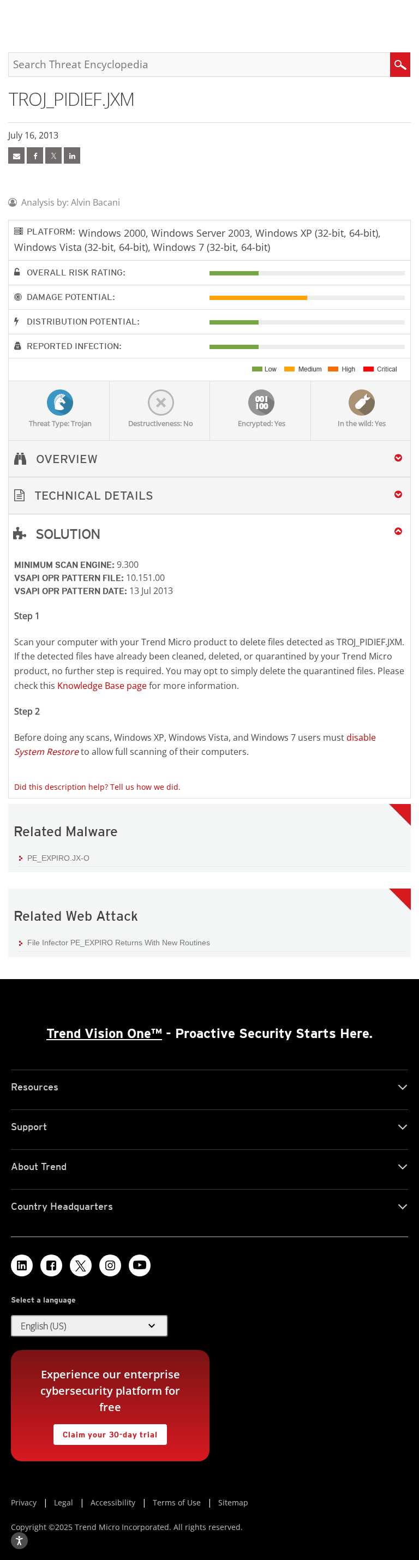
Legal (63, 1502)
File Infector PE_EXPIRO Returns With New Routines (118, 942)
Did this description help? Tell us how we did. (97, 787)
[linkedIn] (72, 155)
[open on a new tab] (81, 1265)
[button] (209, 495)
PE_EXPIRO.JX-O (58, 858)
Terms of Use (177, 1502)
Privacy (24, 1502)
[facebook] (35, 155)
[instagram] (110, 1265)
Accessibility (113, 1502)
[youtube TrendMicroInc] (140, 1265)
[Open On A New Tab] (53, 155)
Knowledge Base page (102, 686)
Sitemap (233, 1502)
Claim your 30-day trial (105, 1431)
